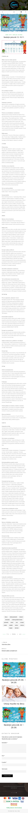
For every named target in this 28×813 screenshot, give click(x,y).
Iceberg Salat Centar (17, 619)
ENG (26, 7)
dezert (21, 617)
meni (12, 622)
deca (6, 617)
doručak (7, 619)
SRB (22, 7)
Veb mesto (4, 769)
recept (22, 622)
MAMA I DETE (9, 34)
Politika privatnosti (10, 807)
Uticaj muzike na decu (14, 704)
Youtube (16, 793)
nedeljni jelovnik (17, 34)
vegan (10, 628)
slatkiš (11, 625)
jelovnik (6, 622)
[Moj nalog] (21, 12)
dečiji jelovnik (13, 617)
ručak (5, 625)
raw (17, 622)
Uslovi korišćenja (18, 807)
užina (16, 625)
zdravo (16, 628)
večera (22, 625)
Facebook (12, 793)
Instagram (14, 793)
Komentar (4, 742)
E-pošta (4, 762)
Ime (3, 755)
